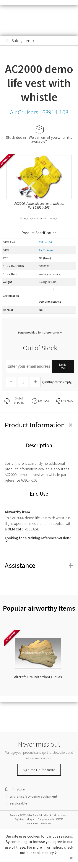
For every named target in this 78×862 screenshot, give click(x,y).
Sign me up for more (39, 769)
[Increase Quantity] (35, 382)
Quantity (47, 382)
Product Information (39, 425)
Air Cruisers (46, 250)
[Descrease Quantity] (11, 382)
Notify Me (63, 366)
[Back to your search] (7, 40)
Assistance (39, 565)
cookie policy (43, 852)
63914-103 (45, 242)
